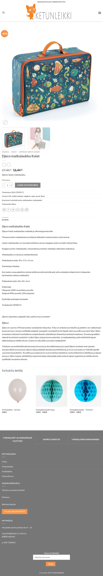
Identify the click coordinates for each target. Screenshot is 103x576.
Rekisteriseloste (9, 504)
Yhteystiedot (7, 466)
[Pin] (22, 210)
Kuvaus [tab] (5, 220)
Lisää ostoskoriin (27, 185)
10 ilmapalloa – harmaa (11, 410)
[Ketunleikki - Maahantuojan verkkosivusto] (51, 12)
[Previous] (7, 76)
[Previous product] (9, 164)
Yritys (4, 461)
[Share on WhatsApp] (4, 210)
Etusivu (5, 152)
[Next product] (4, 164)
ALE (9, 196)
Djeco (14, 204)
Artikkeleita (7, 471)
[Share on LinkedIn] (27, 210)
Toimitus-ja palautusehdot (13, 490)
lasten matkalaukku (25, 200)
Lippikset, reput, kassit (29, 152)
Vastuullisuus (8, 476)
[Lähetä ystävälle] (18, 210)
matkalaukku (37, 200)
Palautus (6, 497)
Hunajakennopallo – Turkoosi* (81, 410)
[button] (3, 12)
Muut (14, 152)
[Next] (96, 76)
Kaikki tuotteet (17, 196)
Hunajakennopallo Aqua (45, 410)
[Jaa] (9, 210)
